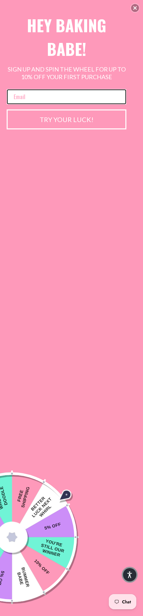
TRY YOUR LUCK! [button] (66, 119)
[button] (135, 8)
